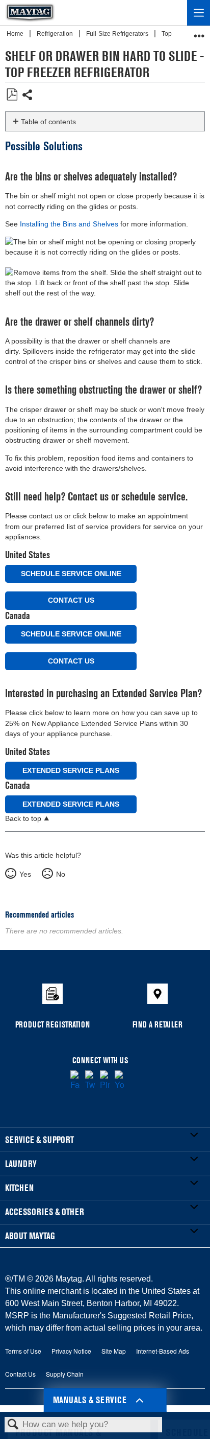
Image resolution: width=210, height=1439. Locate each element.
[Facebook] (75, 1080)
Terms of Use (23, 1350)
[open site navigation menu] (198, 13)
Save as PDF (11, 94)
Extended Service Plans (70, 770)
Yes (25, 874)
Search (13, 1425)
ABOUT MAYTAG (30, 1235)
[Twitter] (90, 1080)
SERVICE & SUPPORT (39, 1139)
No (60, 874)
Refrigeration (55, 33)
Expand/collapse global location (199, 32)
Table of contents (48, 122)
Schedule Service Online (71, 573)
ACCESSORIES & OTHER (44, 1211)
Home (16, 33)
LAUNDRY (21, 1163)
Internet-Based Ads (162, 1350)
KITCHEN (19, 1187)
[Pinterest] (105, 1080)
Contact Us (71, 600)
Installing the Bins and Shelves (69, 224)
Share (27, 96)
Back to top (23, 819)
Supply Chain (65, 1373)
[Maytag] (30, 12)
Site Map (113, 1350)
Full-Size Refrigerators (118, 33)
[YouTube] (119, 1080)
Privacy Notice (71, 1350)
